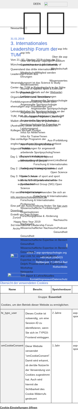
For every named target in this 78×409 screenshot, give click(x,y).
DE (35, 3)
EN (39, 3)
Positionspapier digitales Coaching (41, 116)
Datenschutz (59, 279)
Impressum (45, 279)
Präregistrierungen (31, 192)
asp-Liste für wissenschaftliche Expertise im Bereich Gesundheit (40, 257)
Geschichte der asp (32, 64)
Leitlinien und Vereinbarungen (38, 96)
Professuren (27, 204)
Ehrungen (26, 76)
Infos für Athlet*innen (32, 132)
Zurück (17, 217)
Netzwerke (26, 271)
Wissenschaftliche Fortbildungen (39, 208)
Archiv (16, 228)
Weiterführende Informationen (38, 180)
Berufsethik (50, 64)
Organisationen (29, 212)
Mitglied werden (46, 72)
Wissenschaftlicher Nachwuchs (38, 227)
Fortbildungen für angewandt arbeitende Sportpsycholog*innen (40, 150)
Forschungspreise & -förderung (39, 215)
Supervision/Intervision (34, 156)
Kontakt (34, 279)
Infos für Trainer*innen (33, 136)
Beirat (63, 160)
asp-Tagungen (44, 60)
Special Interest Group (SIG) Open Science (41, 186)
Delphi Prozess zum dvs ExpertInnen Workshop (42, 265)
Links (57, 160)
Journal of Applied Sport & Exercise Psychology (41, 90)
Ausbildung (47, 144)
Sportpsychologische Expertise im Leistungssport (40, 126)
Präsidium (59, 60)
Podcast (62, 227)
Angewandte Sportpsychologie (38, 120)
